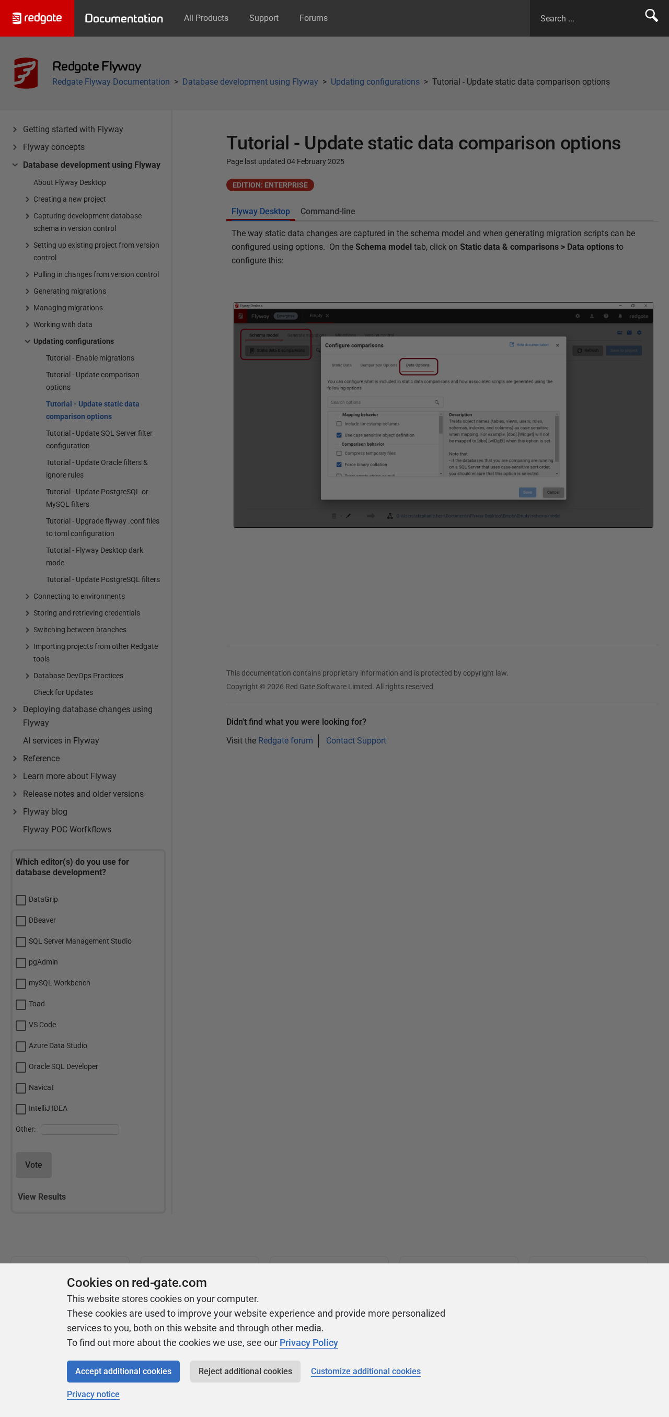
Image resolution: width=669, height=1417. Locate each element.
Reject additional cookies (245, 1371)
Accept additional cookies (123, 1371)
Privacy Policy (309, 1342)
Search (652, 18)
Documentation (124, 18)
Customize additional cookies (366, 1371)
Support (264, 18)
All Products (206, 18)
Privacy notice (93, 1394)
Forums (313, 18)
